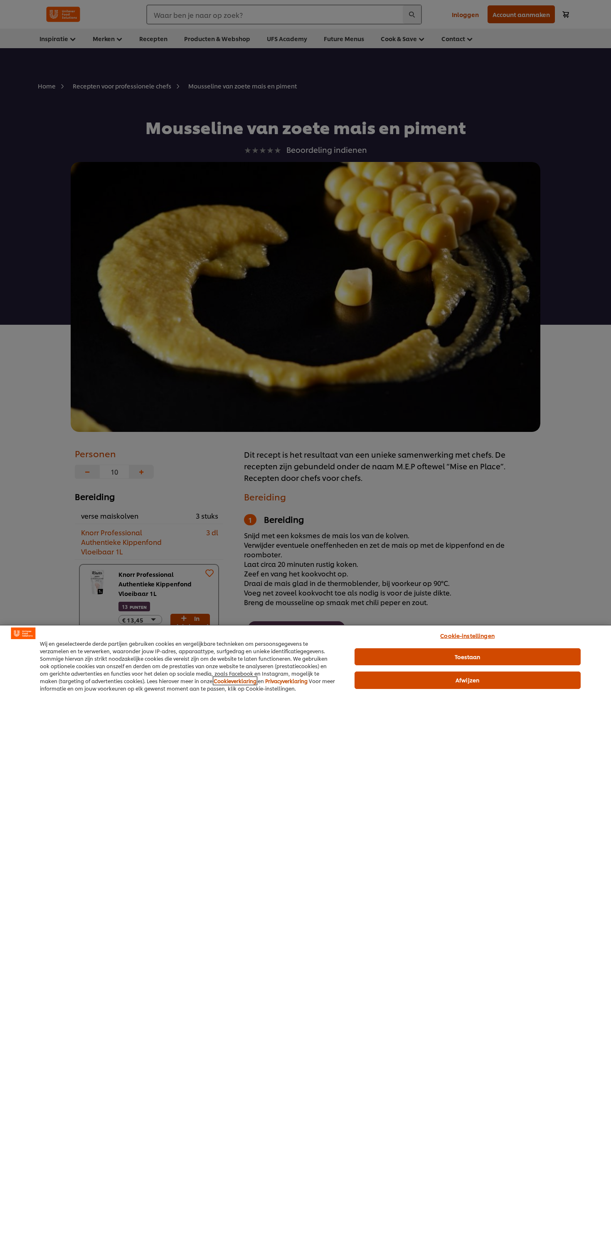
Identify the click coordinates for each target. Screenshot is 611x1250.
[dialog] (305, 937)
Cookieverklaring (235, 680)
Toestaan (467, 656)
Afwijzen (467, 680)
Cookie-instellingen (467, 635)
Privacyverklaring (286, 680)
